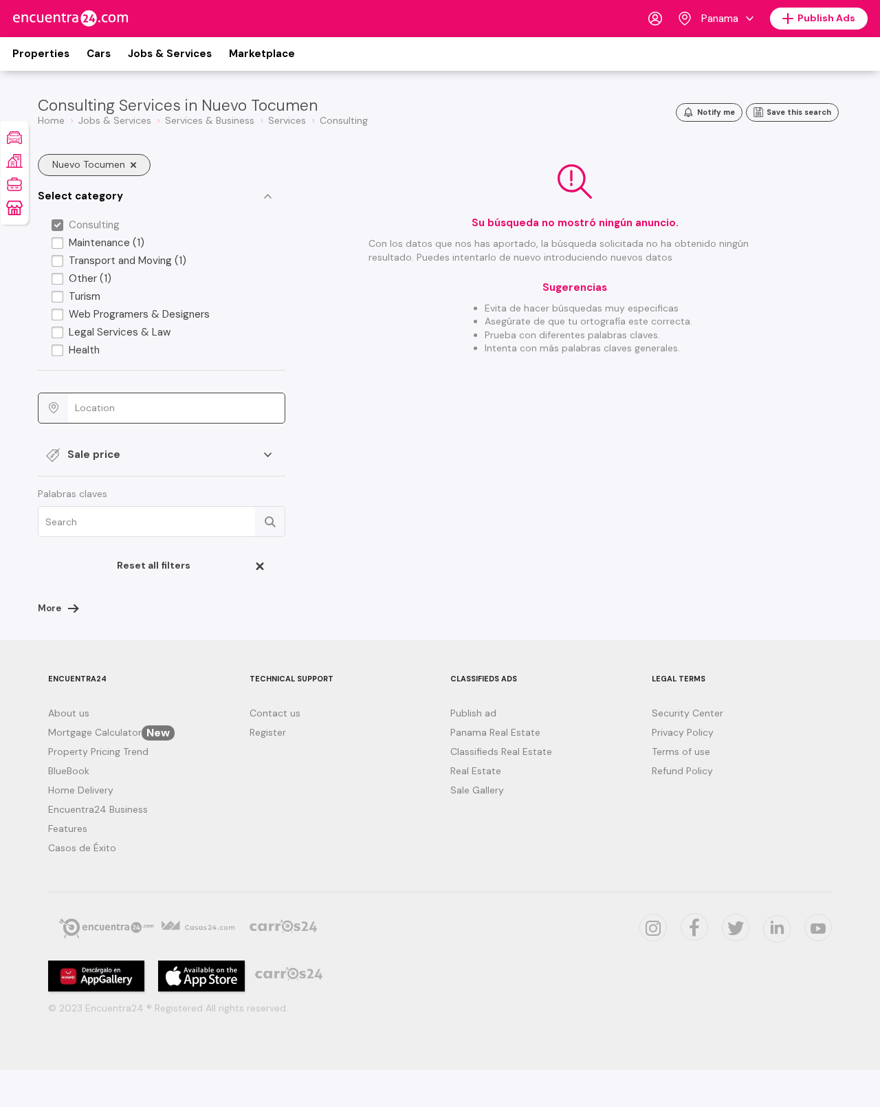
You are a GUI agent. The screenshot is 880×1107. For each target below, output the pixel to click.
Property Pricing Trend (98, 751)
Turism (84, 296)
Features (67, 828)
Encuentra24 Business (98, 809)
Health (84, 350)
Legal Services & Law (119, 332)
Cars (99, 54)
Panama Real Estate (495, 732)
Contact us (275, 713)
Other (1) (90, 278)
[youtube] (818, 927)
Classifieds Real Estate (501, 751)
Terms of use (681, 751)
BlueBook (68, 771)
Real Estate (475, 771)
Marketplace (262, 54)
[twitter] (694, 927)
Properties (40, 54)
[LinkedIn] (777, 929)
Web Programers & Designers (139, 314)
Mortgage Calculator (109, 732)
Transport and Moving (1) (127, 260)
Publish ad (473, 713)
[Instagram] (653, 927)
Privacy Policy (683, 732)
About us (68, 713)
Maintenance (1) (106, 243)
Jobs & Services (170, 54)
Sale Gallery (477, 790)
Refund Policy (682, 771)
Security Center (687, 713)
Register (268, 732)
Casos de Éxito (82, 848)
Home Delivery (80, 790)
